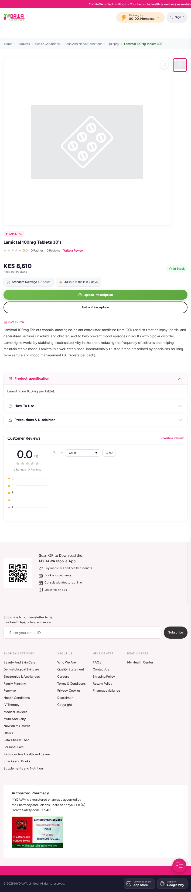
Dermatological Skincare (21, 669)
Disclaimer (65, 698)
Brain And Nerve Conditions (83, 44)
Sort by (58, 452)
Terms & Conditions (71, 684)
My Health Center (140, 662)
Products (23, 44)
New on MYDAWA (16, 726)
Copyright (64, 705)
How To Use (24, 406)
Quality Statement (70, 669)
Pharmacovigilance (106, 691)
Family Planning (14, 684)
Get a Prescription (95, 307)
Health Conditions (47, 44)
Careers (63, 677)
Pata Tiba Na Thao (16, 740)
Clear (109, 452)
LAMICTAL (15, 233)
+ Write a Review (172, 438)
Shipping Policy (104, 677)
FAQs (97, 662)
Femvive (9, 691)
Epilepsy (113, 44)
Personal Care (13, 747)
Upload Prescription (98, 295)
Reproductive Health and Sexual (26, 754)
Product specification (31, 378)
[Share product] (164, 65)
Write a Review (73, 250)
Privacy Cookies (69, 691)
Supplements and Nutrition (23, 768)
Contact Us (101, 669)
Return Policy (102, 684)
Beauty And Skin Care (19, 662)
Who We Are (66, 662)
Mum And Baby (14, 719)
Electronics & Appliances (21, 677)
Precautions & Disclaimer (34, 420)
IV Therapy (11, 705)
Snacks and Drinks (16, 761)
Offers (8, 733)
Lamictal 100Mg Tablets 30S (143, 44)
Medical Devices (15, 712)
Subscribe (175, 632)
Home (8, 44)
